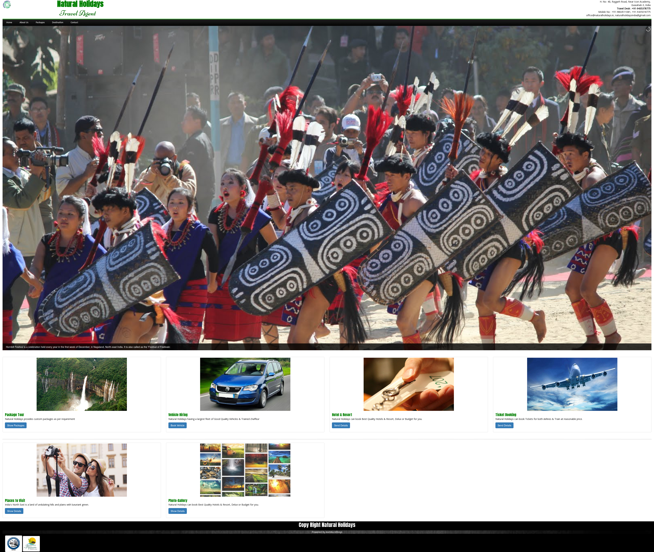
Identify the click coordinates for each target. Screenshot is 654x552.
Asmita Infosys (334, 532)
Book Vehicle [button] (177, 425)
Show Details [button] (14, 511)
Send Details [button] (341, 425)
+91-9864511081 (621, 11)
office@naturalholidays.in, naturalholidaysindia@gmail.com (618, 15)
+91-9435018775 (641, 11)
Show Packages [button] (15, 425)
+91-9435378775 (641, 8)
